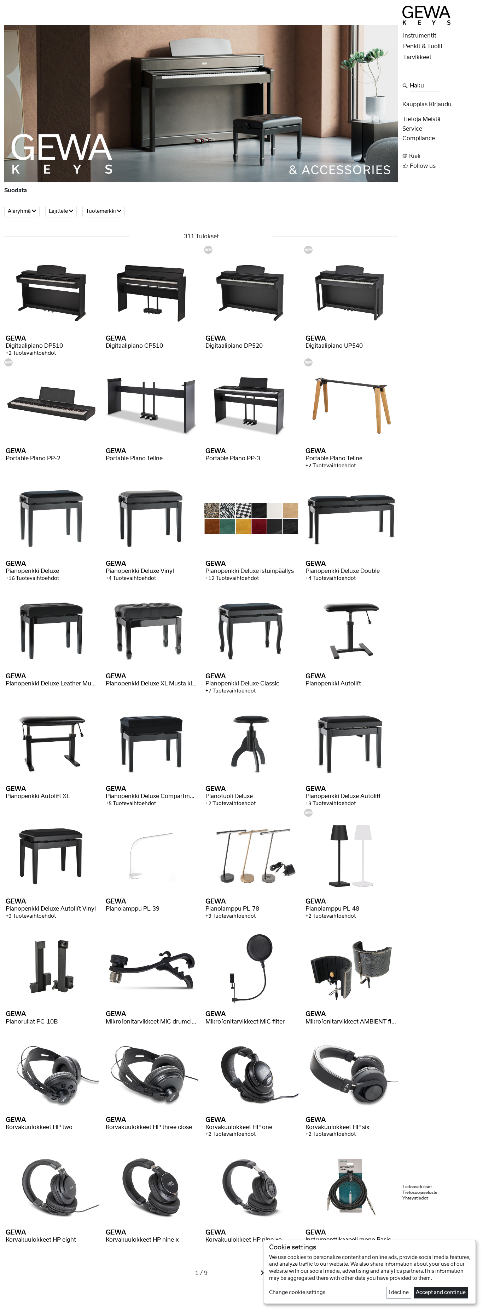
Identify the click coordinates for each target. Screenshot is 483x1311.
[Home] (426, 15)
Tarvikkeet (417, 57)
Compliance (418, 138)
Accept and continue (441, 1292)
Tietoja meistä (421, 119)
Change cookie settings (297, 1292)
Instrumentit (419, 36)
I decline (399, 1292)
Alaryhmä (20, 211)
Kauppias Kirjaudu (427, 104)
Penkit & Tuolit (423, 46)
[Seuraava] (262, 1273)
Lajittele (59, 211)
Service (412, 129)
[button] (440, 156)
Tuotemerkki (101, 211)
